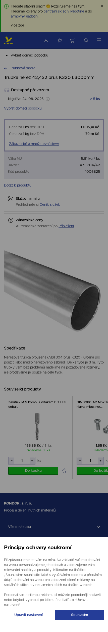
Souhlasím (79, 615)
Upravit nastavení (28, 615)
